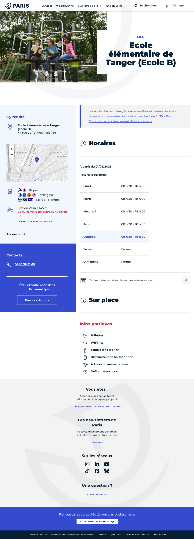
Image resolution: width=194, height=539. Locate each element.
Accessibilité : (73, 535)
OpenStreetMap (54, 181)
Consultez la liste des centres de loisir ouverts (120, 121)
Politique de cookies (137, 535)
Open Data (116, 535)
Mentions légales (37, 535)
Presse (102, 535)
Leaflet (38, 181)
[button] (37, 160)
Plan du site (160, 535)
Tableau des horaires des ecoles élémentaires (121, 280)
